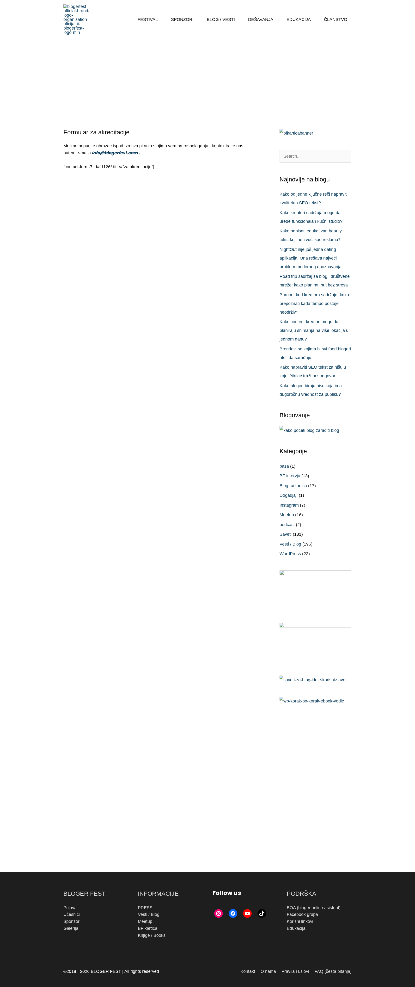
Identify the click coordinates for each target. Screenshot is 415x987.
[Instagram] (218, 913)
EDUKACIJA (299, 19)
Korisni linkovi (300, 921)
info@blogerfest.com (114, 153)
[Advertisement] (207, 75)
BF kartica (147, 928)
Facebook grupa (302, 914)
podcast (287, 524)
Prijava (70, 907)
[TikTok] (261, 913)
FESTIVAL (148, 19)
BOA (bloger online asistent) (314, 907)
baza (284, 466)
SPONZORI (182, 19)
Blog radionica (293, 485)
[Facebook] (233, 913)
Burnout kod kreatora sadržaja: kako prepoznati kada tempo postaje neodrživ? (314, 303)
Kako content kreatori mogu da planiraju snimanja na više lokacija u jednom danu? (314, 330)
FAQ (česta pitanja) (333, 971)
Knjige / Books (151, 935)
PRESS (145, 907)
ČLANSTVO (335, 19)
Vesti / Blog (290, 544)
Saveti (286, 534)
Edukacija (296, 928)
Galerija (70, 928)
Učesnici (71, 914)
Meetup (287, 514)
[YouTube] (247, 913)
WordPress (290, 553)
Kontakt (247, 971)
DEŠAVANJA (260, 19)
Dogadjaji (289, 495)
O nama (268, 971)
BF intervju (290, 475)
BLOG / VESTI (221, 19)
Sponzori (71, 921)
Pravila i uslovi (295, 971)
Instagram (289, 505)
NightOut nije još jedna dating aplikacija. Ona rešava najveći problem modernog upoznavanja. (311, 258)
